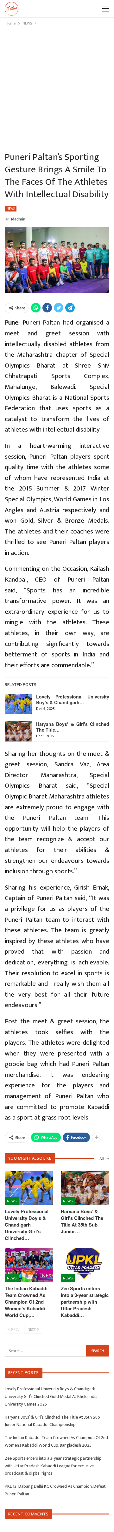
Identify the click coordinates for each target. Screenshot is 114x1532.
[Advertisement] (57, 87)
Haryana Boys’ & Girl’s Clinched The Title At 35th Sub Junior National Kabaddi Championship (52, 1421)
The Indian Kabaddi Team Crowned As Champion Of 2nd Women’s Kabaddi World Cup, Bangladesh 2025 (56, 1441)
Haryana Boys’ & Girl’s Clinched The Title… (72, 727)
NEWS (11, 208)
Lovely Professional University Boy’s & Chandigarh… (72, 699)
